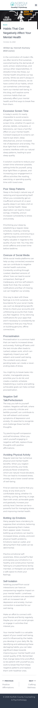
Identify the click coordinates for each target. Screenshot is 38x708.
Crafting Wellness (31, 684)
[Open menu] (36, 5)
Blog (5, 25)
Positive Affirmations (8, 684)
